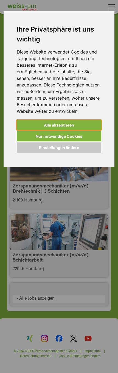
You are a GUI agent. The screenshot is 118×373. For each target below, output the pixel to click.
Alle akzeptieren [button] (59, 125)
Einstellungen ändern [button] (59, 147)
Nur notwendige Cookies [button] (59, 136)
